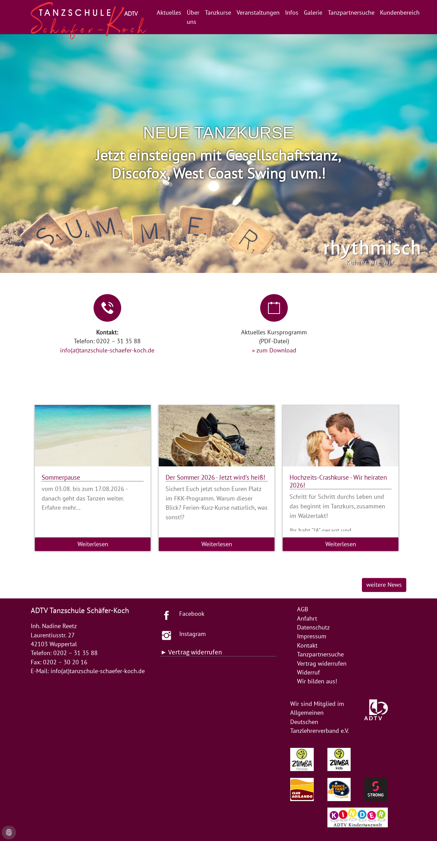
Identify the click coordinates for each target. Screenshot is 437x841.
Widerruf (308, 672)
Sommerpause (61, 477)
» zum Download (274, 350)
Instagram (192, 634)
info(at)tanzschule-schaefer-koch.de (107, 350)
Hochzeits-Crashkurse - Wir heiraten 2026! (338, 481)
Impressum (311, 636)
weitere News (384, 585)
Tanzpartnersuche (320, 654)
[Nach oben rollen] (421, 825)
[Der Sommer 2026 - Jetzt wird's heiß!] (216, 435)
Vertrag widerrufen (322, 663)
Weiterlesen (92, 544)
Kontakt (307, 645)
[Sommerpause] (93, 435)
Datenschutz (313, 627)
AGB (302, 609)
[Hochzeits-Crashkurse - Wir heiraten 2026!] (340, 435)
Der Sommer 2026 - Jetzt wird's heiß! (215, 477)
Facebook (192, 614)
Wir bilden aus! (317, 681)
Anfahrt (307, 618)
